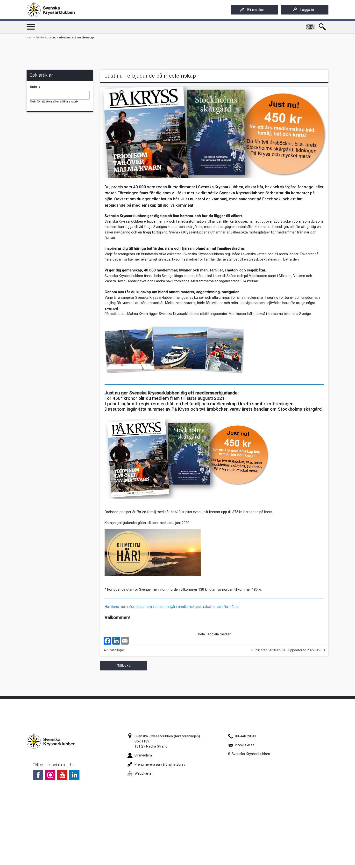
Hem (30, 37)
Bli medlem (256, 9)
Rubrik (35, 87)
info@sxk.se (245, 745)
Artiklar (39, 37)
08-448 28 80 (245, 736)
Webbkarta (143, 773)
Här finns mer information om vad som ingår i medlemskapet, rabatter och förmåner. (172, 606)
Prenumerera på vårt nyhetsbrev (160, 764)
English (310, 25)
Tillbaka (124, 665)
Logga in (307, 9)
